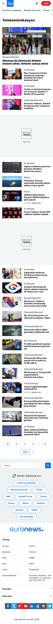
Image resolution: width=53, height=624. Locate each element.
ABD (8, 496)
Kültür (35, 510)
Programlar (34, 569)
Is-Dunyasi (29, 70)
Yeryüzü (32, 552)
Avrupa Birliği (26, 517)
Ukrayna (19, 510)
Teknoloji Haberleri (33, 100)
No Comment (30, 340)
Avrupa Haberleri (10, 57)
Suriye (44, 496)
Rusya (11, 503)
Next (25, 452)
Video (4, 569)
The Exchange (31, 383)
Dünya (27, 177)
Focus (27, 192)
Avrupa (5, 546)
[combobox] (26, 465)
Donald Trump (25, 496)
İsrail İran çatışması (11, 10)
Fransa (46, 10)
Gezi (4, 563)
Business (6, 552)
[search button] (48, 465)
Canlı (46, 3)
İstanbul (41, 503)
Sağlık (32, 558)
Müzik (26, 503)
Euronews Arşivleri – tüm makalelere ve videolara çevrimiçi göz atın (40, 577)
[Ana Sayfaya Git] (10, 3)
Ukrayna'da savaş (32, 10)
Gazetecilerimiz (9, 575)
